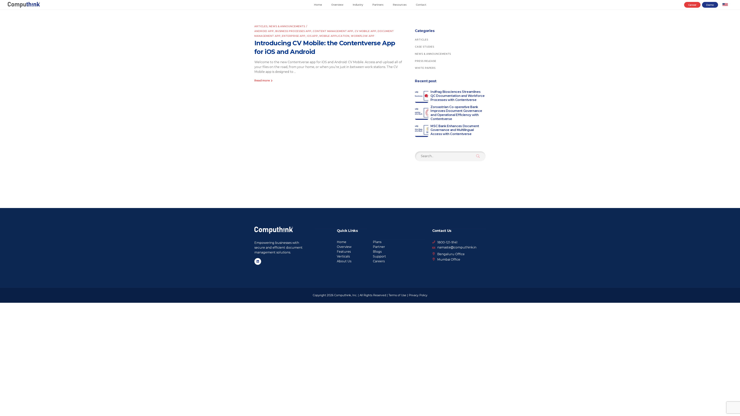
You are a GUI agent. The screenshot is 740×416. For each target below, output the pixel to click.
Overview (344, 247)
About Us (344, 261)
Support (379, 256)
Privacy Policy (418, 295)
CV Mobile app (365, 31)
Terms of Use (397, 295)
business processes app (293, 31)
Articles (260, 26)
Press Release (425, 61)
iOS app (312, 35)
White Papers (425, 67)
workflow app (362, 35)
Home (341, 242)
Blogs (377, 251)
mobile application (334, 35)
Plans (377, 242)
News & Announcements (287, 26)
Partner (379, 247)
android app (264, 31)
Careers (379, 261)
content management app (333, 31)
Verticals (343, 256)
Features (344, 251)
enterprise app (293, 35)
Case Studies (424, 46)
